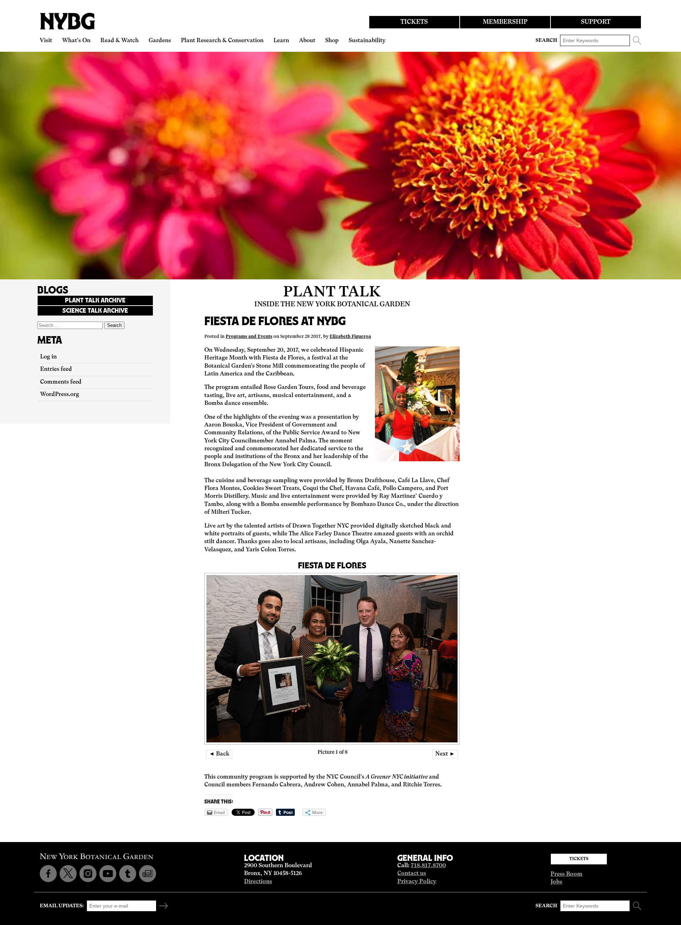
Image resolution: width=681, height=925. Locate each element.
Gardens (160, 41)
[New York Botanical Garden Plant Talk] (147, 873)
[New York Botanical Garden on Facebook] (48, 873)
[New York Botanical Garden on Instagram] (87, 873)
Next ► (445, 754)
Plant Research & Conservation (222, 41)
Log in (48, 357)
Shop (332, 41)
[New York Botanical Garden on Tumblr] (127, 873)
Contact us (411, 873)
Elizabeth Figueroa (350, 336)
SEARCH (546, 40)
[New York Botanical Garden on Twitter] (68, 873)
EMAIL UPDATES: (62, 905)
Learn (281, 41)
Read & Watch (119, 41)
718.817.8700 (428, 866)
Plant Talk (332, 292)
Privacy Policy (416, 882)
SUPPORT (595, 22)
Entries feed (56, 369)
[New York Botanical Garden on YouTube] (107, 873)
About (307, 41)
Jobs (556, 882)
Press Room (566, 874)
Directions (258, 882)
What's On (76, 41)
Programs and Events (249, 336)
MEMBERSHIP (505, 22)
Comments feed (61, 382)
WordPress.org (59, 394)
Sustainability (367, 41)
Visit (46, 41)
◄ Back (219, 754)
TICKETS (414, 22)
